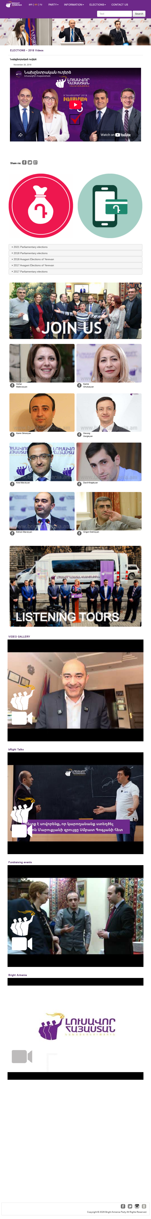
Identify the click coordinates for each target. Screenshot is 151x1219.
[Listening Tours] (75, 586)
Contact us (119, 4)
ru (41, 4)
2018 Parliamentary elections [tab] (31, 253)
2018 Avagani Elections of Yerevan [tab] (34, 259)
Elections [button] (96, 4)
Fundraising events (20, 862)
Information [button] (73, 4)
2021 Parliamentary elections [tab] (31, 246)
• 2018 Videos (27, 50)
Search (139, 14)
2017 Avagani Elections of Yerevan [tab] (34, 265)
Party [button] (52, 4)
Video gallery (19, 636)
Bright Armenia (17, 975)
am (30, 4)
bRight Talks (16, 749)
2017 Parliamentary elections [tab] (31, 271)
